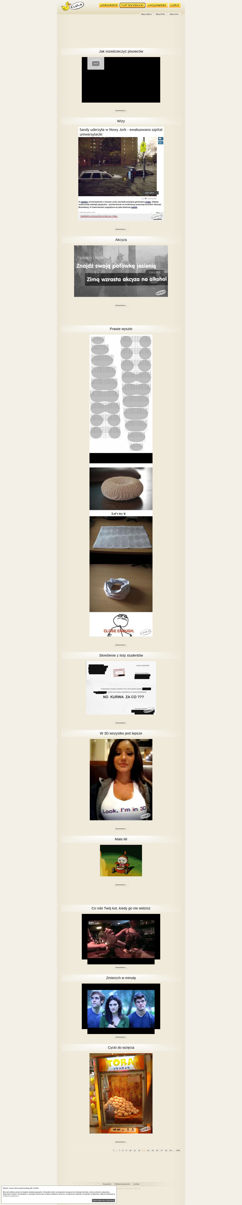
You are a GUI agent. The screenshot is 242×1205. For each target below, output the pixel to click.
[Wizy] (121, 220)
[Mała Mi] (121, 876)
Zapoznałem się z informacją (103, 1200)
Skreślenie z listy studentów (121, 655)
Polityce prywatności (10, 1196)
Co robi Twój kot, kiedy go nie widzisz (121, 908)
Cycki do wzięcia (121, 1047)
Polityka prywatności (122, 1184)
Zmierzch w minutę (121, 978)
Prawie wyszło (121, 329)
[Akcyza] (121, 296)
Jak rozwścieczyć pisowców (121, 51)
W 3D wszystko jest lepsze (121, 733)
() (121, 111)
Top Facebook (132, 5)
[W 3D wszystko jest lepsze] (121, 820)
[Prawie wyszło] (121, 636)
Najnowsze (109, 5)
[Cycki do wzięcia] (121, 1133)
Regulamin (107, 1184)
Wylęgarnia (157, 5)
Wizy (121, 121)
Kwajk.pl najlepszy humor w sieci (72, 6)
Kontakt (136, 1184)
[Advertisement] (121, 33)
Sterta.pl (137, 1189)
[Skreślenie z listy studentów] (121, 714)
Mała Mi (121, 839)
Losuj (175, 5)
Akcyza (121, 240)
